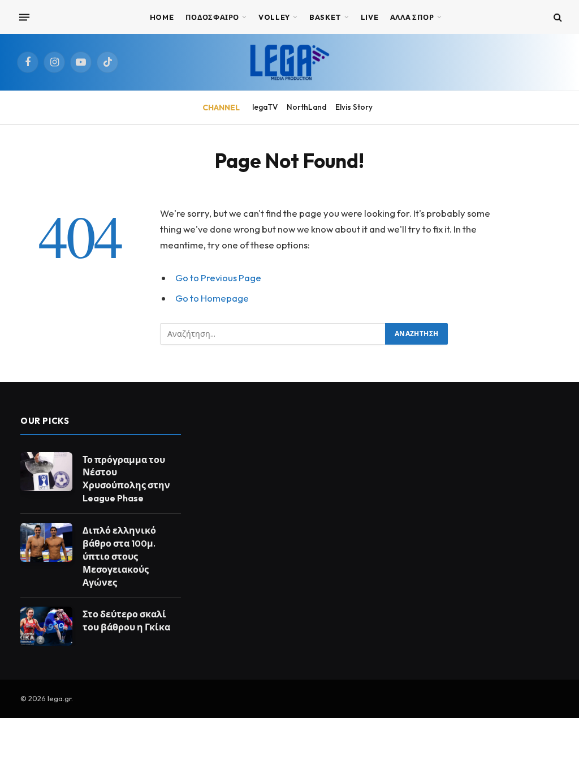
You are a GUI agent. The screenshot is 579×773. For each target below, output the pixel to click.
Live (370, 17)
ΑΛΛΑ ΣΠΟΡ (412, 17)
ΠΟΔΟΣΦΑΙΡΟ (212, 17)
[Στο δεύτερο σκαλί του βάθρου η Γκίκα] (46, 626)
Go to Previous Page (218, 278)
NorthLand (306, 107)
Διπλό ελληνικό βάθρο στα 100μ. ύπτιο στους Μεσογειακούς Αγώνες (119, 556)
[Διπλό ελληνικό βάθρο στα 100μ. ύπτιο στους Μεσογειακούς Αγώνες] (46, 542)
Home (162, 17)
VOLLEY (274, 17)
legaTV (265, 107)
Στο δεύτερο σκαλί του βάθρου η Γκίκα (126, 620)
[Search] (556, 17)
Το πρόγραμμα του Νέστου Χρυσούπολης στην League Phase (126, 479)
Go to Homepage (212, 298)
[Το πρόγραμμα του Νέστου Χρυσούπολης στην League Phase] (46, 471)
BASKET (325, 17)
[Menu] (24, 17)
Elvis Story (354, 107)
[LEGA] (289, 62)
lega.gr (59, 698)
